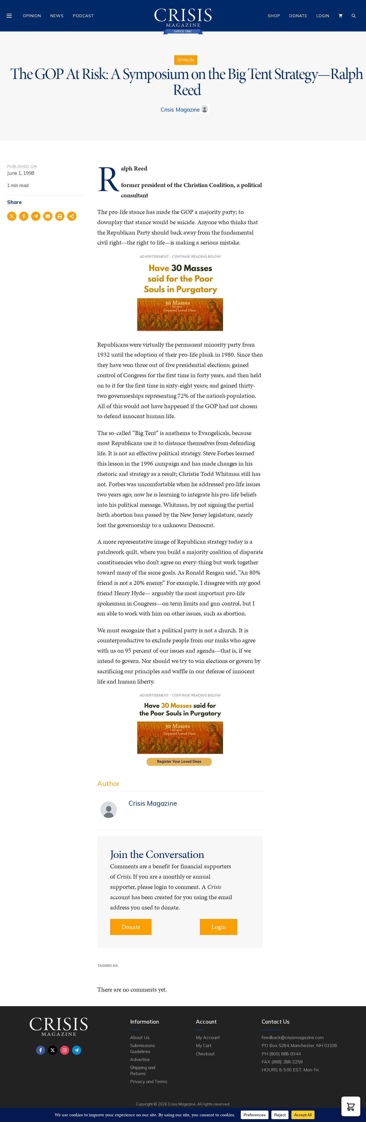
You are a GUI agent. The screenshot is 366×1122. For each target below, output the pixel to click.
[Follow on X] (52, 1050)
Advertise (140, 1059)
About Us (140, 1037)
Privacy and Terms (148, 1081)
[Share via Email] (47, 216)
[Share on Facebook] (23, 216)
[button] (350, 1106)
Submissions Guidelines (142, 1048)
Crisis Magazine (180, 109)
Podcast (83, 15)
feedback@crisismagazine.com (293, 1037)
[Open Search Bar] (353, 15)
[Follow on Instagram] (64, 1050)
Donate (298, 15)
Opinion (32, 15)
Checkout (205, 1054)
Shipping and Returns (142, 1070)
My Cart (204, 1045)
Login (323, 15)
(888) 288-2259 (287, 1062)
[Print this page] (59, 216)
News (57, 15)
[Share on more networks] (71, 216)
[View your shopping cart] (340, 15)
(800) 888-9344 (285, 1054)
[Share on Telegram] (35, 216)
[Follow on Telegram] (76, 1050)
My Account (208, 1037)
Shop (274, 15)
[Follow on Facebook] (40, 1050)
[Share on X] (11, 216)
